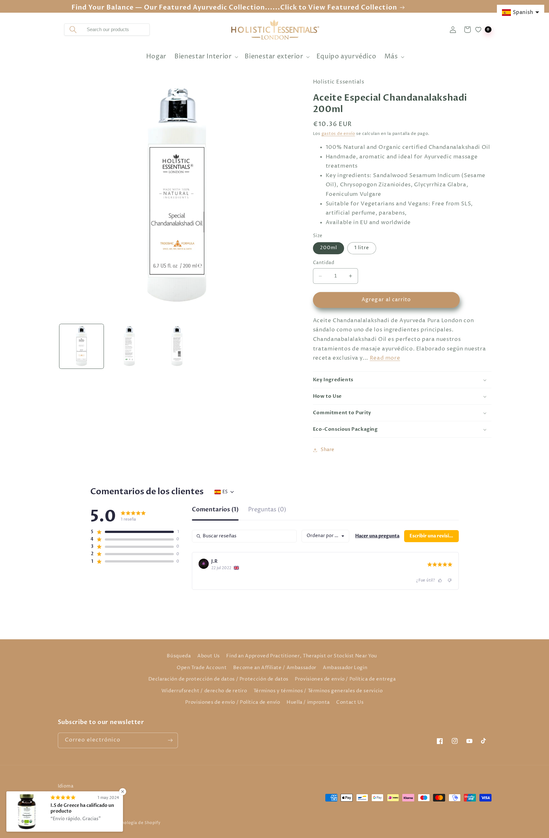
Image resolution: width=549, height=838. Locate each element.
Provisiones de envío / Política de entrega (345, 679)
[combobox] (115, 29)
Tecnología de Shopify (137, 823)
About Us (208, 656)
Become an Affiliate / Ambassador (274, 668)
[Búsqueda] (73, 29)
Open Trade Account (202, 668)
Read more (385, 358)
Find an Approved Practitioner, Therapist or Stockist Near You (301, 656)
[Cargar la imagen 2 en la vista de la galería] (129, 346)
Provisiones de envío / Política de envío (232, 702)
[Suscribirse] (170, 740)
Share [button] (328, 450)
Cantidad (323, 263)
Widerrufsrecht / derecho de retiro (204, 691)
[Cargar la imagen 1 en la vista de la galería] (81, 346)
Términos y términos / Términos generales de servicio (318, 691)
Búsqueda (179, 656)
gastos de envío (338, 134)
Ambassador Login (345, 668)
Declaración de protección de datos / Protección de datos (218, 679)
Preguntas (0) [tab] (267, 510)
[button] (206, 57)
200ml (328, 248)
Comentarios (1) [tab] (215, 510)
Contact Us (349, 702)
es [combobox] (225, 492)
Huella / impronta (308, 702)
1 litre (361, 248)
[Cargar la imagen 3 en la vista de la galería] (177, 346)
